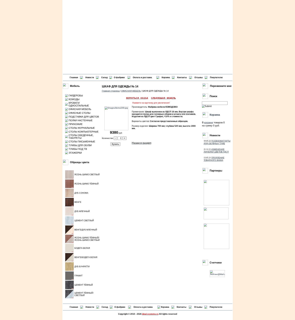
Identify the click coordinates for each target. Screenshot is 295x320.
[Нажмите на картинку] (116, 129)
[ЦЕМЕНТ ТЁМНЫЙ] (69, 288)
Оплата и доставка (142, 77)
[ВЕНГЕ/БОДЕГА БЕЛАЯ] (69, 261)
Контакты (182, 77)
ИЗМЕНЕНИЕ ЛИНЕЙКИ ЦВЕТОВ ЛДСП (216, 150)
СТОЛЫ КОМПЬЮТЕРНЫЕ (84, 131)
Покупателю (216, 77)
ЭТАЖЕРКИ (75, 152)
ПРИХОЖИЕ (75, 124)
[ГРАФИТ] (69, 279)
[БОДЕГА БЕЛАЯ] (69, 252)
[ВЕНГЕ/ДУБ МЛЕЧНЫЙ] (69, 233)
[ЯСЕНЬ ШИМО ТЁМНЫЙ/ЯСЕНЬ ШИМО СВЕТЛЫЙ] (69, 242)
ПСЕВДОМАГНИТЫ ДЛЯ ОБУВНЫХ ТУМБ (217, 142)
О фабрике (119, 77)
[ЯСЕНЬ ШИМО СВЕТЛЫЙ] (69, 178)
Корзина (166, 77)
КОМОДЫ (74, 99)
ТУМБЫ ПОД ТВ (78, 149)
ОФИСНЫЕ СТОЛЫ (79, 113)
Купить (115, 144)
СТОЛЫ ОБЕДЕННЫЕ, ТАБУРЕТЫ (81, 136)
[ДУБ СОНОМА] (69, 196)
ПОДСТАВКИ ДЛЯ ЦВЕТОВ (84, 116)
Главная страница (111, 91)
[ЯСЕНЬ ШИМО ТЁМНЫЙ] (69, 187)
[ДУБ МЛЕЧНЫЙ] (69, 215)
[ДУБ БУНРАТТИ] (69, 270)
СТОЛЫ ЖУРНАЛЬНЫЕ (82, 128)
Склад (104, 77)
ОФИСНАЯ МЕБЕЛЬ (80, 109)
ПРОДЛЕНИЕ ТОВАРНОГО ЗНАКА (214, 159)
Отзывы (198, 77)
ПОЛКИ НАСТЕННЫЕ (81, 120)
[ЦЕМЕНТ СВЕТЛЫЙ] (69, 224)
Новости (89, 77)
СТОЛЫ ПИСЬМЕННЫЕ (82, 141)
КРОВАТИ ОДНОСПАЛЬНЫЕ (79, 104)
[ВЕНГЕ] (69, 206)
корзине (208, 122)
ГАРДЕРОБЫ (76, 95)
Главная (74, 77)
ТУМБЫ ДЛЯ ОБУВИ (80, 145)
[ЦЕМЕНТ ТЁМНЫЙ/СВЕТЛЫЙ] (69, 297)
